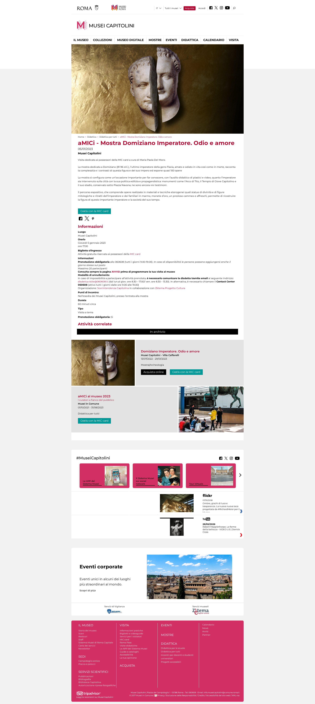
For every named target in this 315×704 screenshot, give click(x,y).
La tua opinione (128, 657)
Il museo (81, 40)
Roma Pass (125, 642)
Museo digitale (130, 40)
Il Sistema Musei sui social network (145, 481)
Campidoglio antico (89, 661)
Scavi (81, 633)
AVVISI (116, 271)
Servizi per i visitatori (131, 636)
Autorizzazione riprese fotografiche (97, 685)
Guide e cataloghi (129, 651)
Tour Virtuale (196, 483)
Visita (234, 40)
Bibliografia (84, 679)
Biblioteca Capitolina (89, 682)
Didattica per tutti (108, 137)
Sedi (81, 656)
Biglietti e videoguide (131, 633)
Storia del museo (87, 630)
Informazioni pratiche (131, 630)
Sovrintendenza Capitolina (113, 288)
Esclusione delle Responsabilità (181, 695)
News (205, 628)
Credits (201, 695)
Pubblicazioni (85, 676)
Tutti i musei (171, 8)
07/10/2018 (221, 506)
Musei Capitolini (111, 26)
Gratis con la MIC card (94, 211)
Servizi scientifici (93, 671)
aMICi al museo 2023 (94, 396)
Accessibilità (126, 654)
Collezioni (102, 40)
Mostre (155, 40)
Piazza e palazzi (86, 664)
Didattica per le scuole (173, 648)
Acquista (189, 8)
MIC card (135, 254)
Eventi (171, 40)
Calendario (213, 40)
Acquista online (153, 372)
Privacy (161, 695)
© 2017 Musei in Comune (141, 695)
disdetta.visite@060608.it (93, 281)
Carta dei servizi (86, 645)
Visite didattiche (128, 645)
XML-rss (236, 695)
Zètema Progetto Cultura (170, 288)
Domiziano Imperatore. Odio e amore (170, 351)
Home (81, 137)
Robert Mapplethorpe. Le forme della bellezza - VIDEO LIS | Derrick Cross (221, 529)
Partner (206, 634)
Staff (80, 639)
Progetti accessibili (171, 662)
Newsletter (84, 648)
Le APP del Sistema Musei (91, 482)
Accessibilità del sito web (218, 695)
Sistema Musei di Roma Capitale (95, 642)
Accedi (202, 8)
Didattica (189, 40)
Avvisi (205, 631)
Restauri (82, 636)
